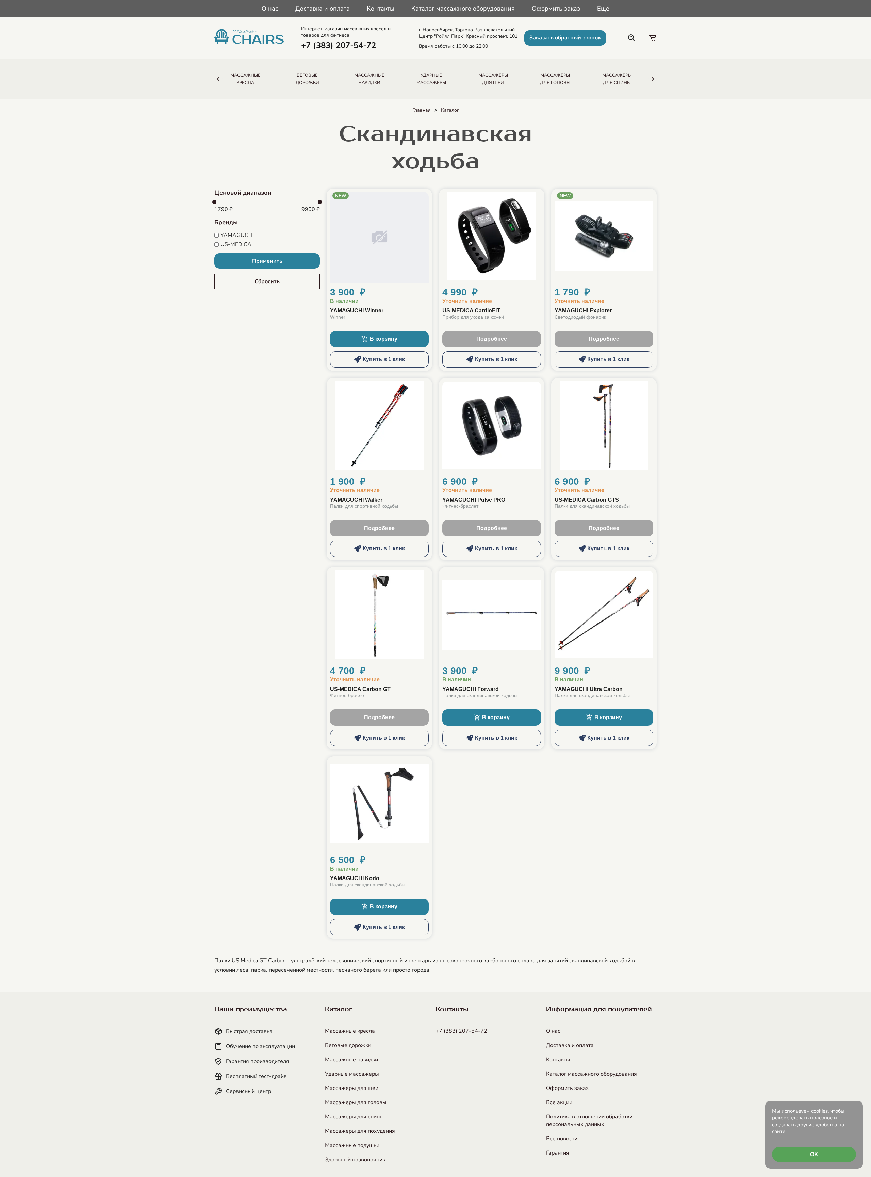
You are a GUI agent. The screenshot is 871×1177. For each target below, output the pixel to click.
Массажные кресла (350, 1031)
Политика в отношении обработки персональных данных (589, 1120)
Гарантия (557, 1153)
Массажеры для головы (356, 1102)
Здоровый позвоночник (355, 1159)
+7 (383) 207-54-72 (461, 1031)
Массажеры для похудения (360, 1131)
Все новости (561, 1138)
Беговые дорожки (348, 1045)
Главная (421, 110)
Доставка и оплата (322, 8)
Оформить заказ (556, 8)
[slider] (214, 202)
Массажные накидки (351, 1059)
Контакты (380, 8)
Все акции (559, 1102)
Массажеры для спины (354, 1116)
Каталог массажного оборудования (463, 8)
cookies (819, 1111)
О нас (270, 8)
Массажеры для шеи (351, 1088)
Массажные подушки (352, 1145)
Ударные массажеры (352, 1074)
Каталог (450, 110)
